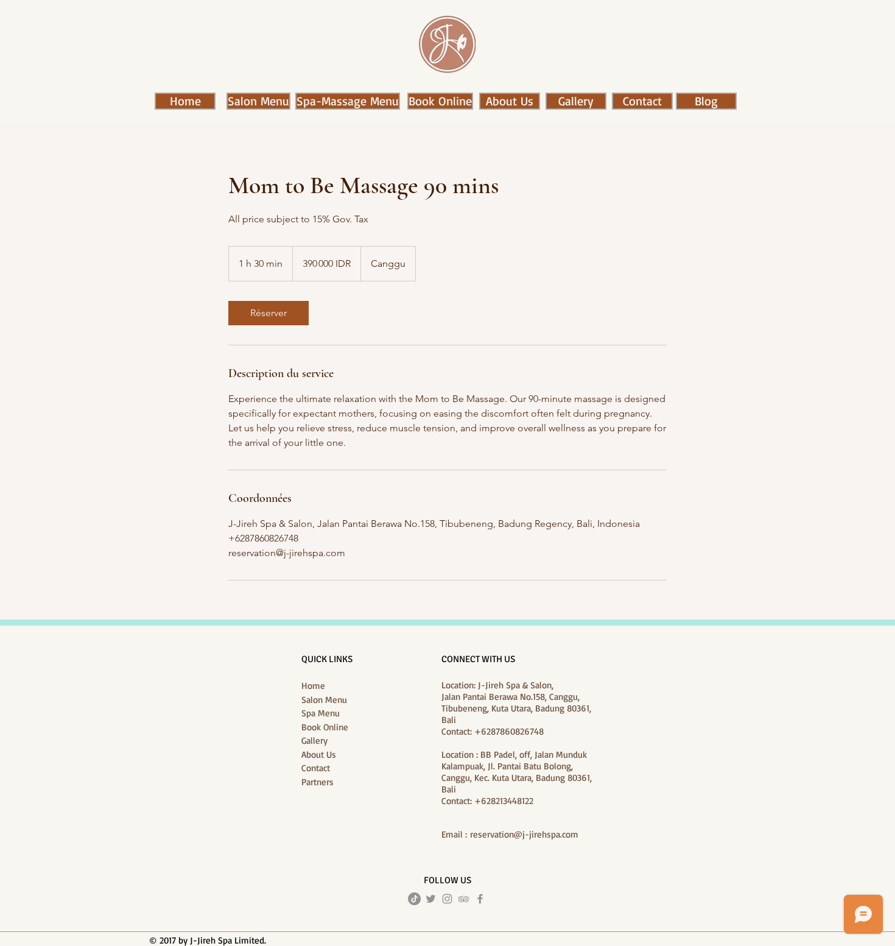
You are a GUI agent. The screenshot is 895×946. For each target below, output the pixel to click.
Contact (315, 768)
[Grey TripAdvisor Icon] (463, 898)
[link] (268, 313)
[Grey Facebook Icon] (480, 898)
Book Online (324, 727)
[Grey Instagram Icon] (447, 898)
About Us (318, 754)
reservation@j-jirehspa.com (524, 834)
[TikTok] (414, 898)
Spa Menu (320, 713)
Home (313, 685)
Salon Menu (324, 699)
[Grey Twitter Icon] (430, 898)
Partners (317, 782)
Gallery (314, 740)
